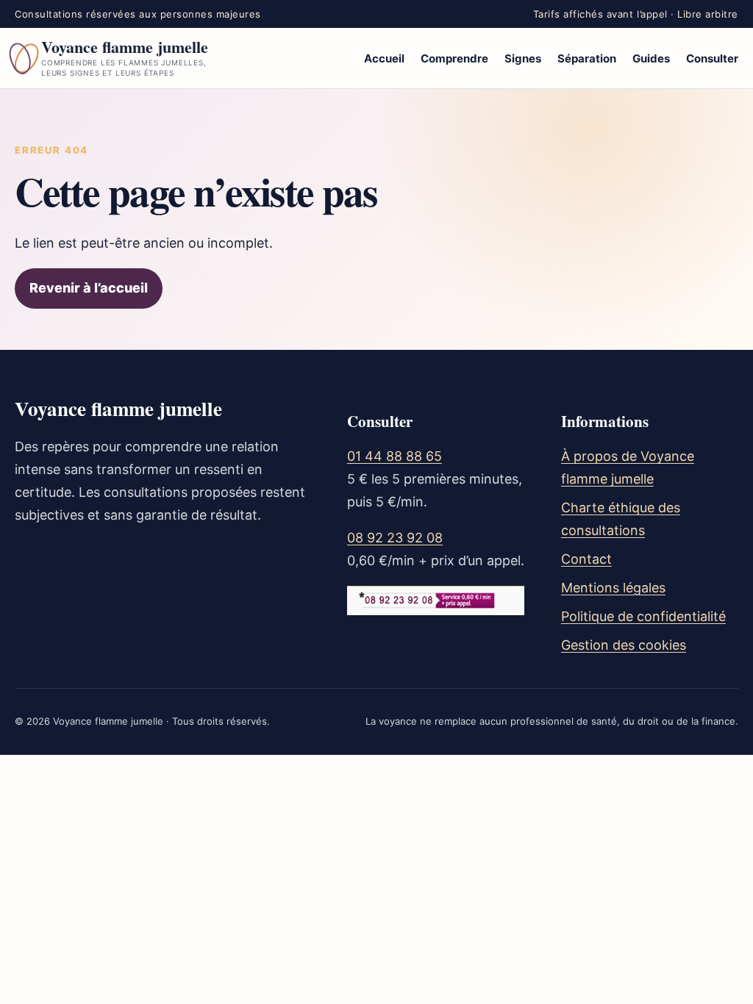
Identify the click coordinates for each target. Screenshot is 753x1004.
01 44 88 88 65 (394, 456)
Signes (522, 58)
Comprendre (454, 58)
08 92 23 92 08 (395, 537)
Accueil (384, 58)
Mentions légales (613, 587)
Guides (651, 58)
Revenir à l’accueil (88, 287)
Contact (586, 559)
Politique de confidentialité (643, 616)
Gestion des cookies (623, 645)
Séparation (586, 58)
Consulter (712, 58)
